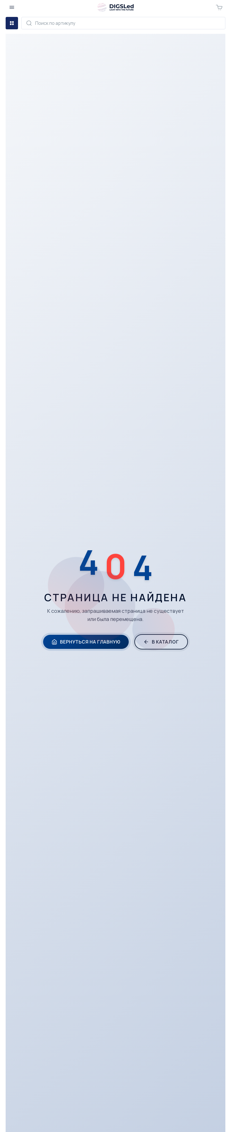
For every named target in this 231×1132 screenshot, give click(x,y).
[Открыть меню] (12, 7)
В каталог (165, 642)
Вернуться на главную (90, 642)
